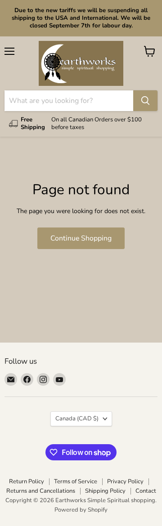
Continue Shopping (81, 238)
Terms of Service (75, 481)
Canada (77, 419)
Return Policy (26, 481)
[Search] (145, 100)
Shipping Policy (105, 491)
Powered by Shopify (81, 510)
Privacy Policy (125, 481)
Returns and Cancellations (40, 491)
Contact (145, 491)
